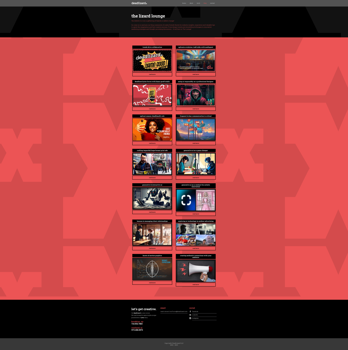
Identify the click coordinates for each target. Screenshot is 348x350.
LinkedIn (195, 315)
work (198, 3)
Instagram (195, 318)
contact (212, 3)
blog (205, 3)
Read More (152, 74)
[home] (139, 3)
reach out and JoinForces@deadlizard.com (173, 311)
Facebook (195, 311)
